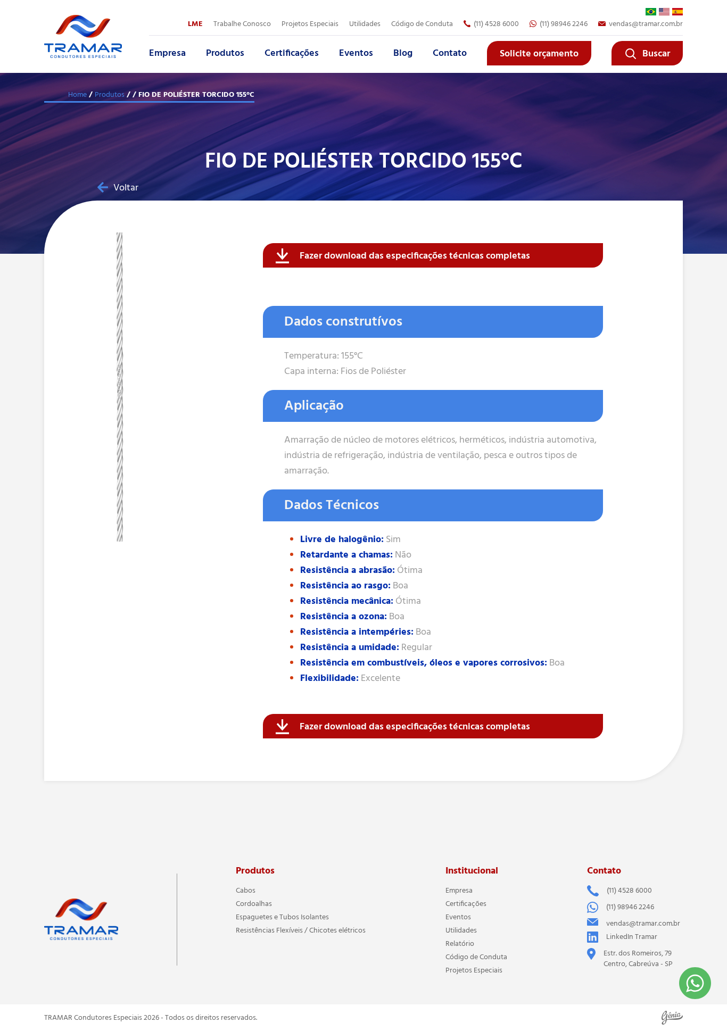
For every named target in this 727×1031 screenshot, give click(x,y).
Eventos (356, 53)
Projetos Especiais (473, 970)
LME (195, 24)
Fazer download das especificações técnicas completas (415, 255)
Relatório (459, 943)
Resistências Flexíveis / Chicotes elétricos (301, 930)
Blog (402, 53)
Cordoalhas (254, 904)
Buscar (656, 53)
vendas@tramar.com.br (646, 24)
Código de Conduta (422, 24)
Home (77, 94)
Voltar (125, 188)
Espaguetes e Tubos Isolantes (282, 917)
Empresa (167, 53)
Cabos (245, 890)
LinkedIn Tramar (631, 937)
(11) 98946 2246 (564, 24)
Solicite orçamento (539, 53)
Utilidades (365, 24)
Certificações (292, 53)
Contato (450, 53)
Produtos (225, 53)
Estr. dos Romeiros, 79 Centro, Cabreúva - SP (638, 958)
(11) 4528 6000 (496, 24)
